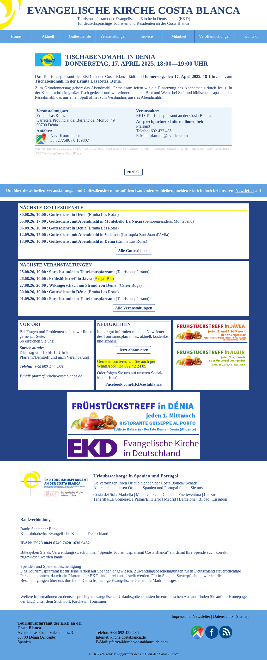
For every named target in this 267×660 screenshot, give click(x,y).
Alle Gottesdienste (133, 250)
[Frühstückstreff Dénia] (133, 431)
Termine (146, 148)
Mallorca (143, 494)
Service (147, 36)
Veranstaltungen (113, 36)
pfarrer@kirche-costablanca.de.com (138, 642)
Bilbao (203, 499)
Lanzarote (212, 494)
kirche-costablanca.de (128, 637)
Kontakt (251, 36)
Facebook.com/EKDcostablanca (133, 384)
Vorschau (159, 148)
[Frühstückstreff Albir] (211, 365)
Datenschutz (223, 616)
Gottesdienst (130, 148)
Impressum (181, 616)
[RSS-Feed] (225, 637)
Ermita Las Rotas (201, 148)
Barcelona (187, 499)
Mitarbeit (178, 36)
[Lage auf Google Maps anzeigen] (197, 637)
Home (16, 36)
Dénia (184, 148)
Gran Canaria (164, 494)
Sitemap (243, 616)
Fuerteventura (189, 494)
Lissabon (219, 499)
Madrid (170, 499)
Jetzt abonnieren (133, 350)
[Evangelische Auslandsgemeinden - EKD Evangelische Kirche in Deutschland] (52, 501)
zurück (133, 172)
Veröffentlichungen (214, 36)
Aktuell (48, 36)
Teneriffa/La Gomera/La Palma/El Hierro (127, 499)
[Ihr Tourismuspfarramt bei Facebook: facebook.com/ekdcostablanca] (211, 637)
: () (69, 214)
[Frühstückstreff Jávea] (211, 339)
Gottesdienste (80, 36)
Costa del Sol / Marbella (113, 494)
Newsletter (244, 190)
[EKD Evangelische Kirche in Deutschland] (133, 455)
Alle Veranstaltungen (133, 308)
